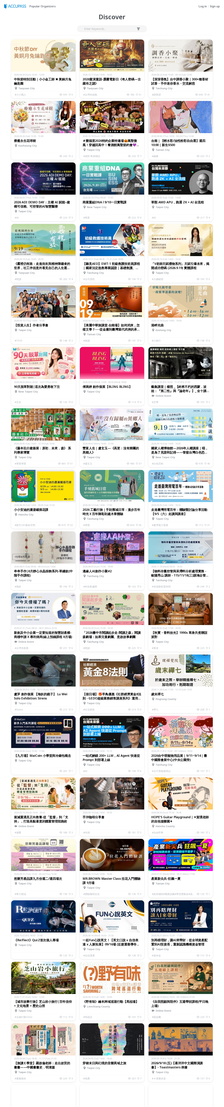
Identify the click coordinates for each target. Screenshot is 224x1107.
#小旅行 (156, 340)
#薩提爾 (156, 1017)
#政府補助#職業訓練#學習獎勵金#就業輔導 (174, 894)
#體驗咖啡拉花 (91, 894)
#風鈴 (18, 586)
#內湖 (86, 832)
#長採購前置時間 (161, 586)
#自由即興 (157, 832)
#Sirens (19, 709)
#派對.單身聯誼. (92, 156)
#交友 (18, 402)
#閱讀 (18, 279)
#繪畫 (155, 156)
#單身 (155, 648)
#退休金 (156, 955)
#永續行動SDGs (23, 1017)
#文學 (155, 402)
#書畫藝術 (20, 1078)
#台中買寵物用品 (161, 771)
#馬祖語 (87, 1017)
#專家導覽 (20, 463)
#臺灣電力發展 (160, 525)
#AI (17, 217)
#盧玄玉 (87, 463)
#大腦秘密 (157, 279)
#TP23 (18, 340)
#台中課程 (89, 279)
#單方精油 (20, 894)
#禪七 (155, 709)
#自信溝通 (89, 955)
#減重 (18, 832)
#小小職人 (20, 94)
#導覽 (86, 525)
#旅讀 (86, 340)
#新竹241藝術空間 (25, 525)
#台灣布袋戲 (90, 94)
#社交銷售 (89, 709)
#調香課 (156, 94)
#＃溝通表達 (159, 1078)
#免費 (86, 1078)
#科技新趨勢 (90, 586)
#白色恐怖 (157, 463)
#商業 (86, 217)
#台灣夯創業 (22, 648)
